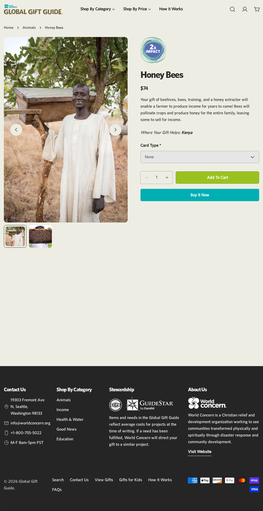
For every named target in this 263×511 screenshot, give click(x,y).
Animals (29, 28)
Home (8, 28)
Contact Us (79, 480)
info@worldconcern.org (30, 423)
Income (63, 410)
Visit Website (199, 452)
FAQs (57, 490)
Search (58, 480)
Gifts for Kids (130, 480)
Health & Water (70, 419)
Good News (67, 429)
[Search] (232, 9)
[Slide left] (16, 130)
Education (65, 439)
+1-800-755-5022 (26, 433)
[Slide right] (115, 130)
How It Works (160, 480)
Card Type (150, 145)
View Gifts (104, 480)
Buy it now (200, 195)
